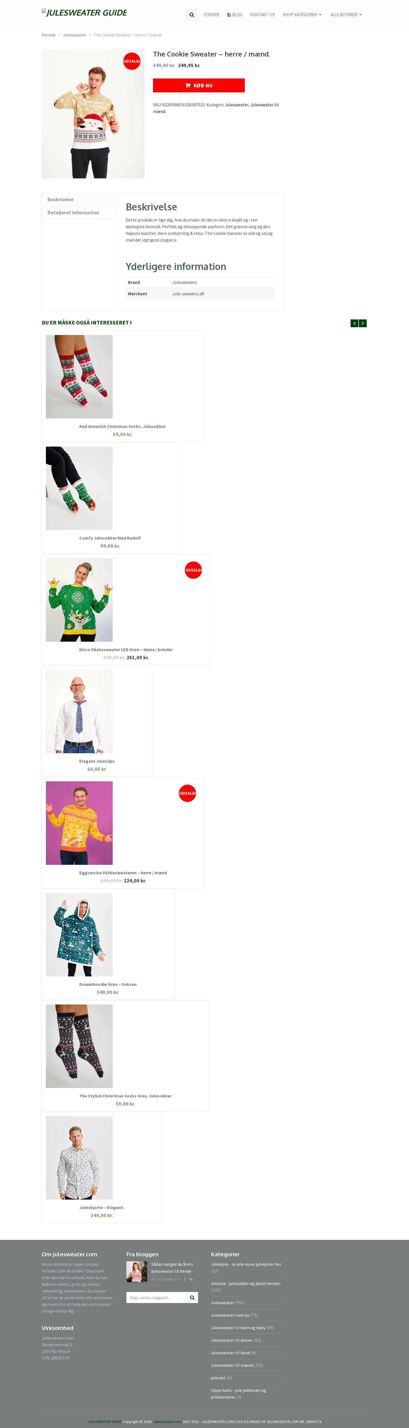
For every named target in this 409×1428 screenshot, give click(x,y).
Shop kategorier (300, 14)
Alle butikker (344, 14)
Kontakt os (262, 14)
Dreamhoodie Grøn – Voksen (108, 984)
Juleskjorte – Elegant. (101, 1207)
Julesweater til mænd (232, 1365)
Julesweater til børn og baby (238, 1327)
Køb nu (203, 85)
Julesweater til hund (230, 1352)
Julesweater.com (168, 1421)
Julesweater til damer (232, 1340)
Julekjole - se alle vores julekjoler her (246, 1264)
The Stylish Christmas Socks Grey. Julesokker (125, 1096)
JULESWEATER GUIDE (105, 1421)
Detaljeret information (73, 212)
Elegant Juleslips (97, 761)
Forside (212, 14)
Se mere (122, 385)
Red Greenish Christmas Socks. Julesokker (122, 426)
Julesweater (236, 104)
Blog (237, 14)
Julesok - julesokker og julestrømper (246, 1283)
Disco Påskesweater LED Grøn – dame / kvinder (126, 649)
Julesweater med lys (230, 1315)
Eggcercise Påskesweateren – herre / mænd (123, 872)
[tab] (79, 199)
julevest (218, 1377)
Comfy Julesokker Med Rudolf (110, 538)
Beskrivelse (60, 199)
